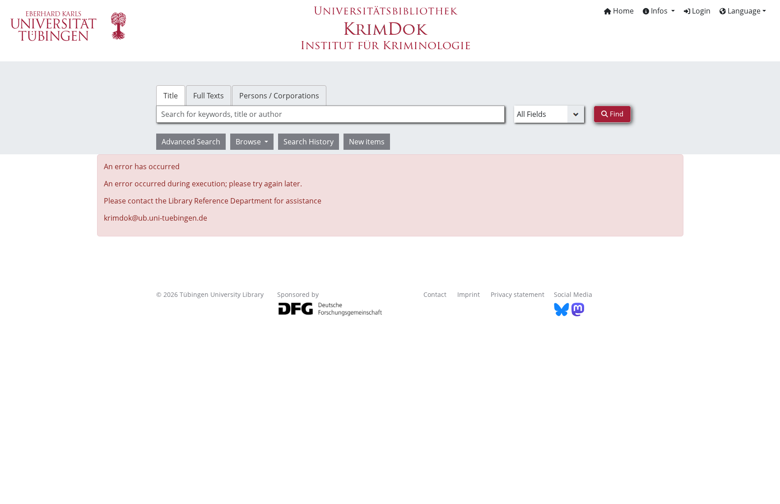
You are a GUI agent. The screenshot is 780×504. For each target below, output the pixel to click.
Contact (434, 294)
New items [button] (367, 142)
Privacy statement (517, 294)
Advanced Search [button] (191, 142)
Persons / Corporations (279, 96)
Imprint (468, 294)
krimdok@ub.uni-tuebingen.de (155, 218)
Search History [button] (308, 142)
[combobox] (330, 114)
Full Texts (208, 96)
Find (615, 113)
